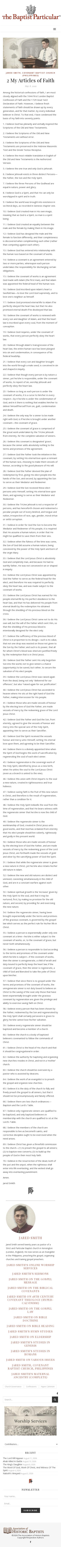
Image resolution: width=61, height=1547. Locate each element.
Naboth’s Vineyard (11, 1473)
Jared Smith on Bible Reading (30, 1326)
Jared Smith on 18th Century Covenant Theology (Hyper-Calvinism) (30, 1300)
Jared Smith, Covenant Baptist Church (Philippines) (30, 74)
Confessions (31, 1386)
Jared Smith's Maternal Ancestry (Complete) (31, 1375)
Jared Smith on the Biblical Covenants (30, 1289)
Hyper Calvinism (48, 1386)
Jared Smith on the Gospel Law (30, 1310)
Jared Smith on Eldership (30, 1337)
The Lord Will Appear (13, 1458)
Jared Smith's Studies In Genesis (30, 1344)
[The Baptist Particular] (30, 13)
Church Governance (13, 1386)
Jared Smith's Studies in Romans (30, 1352)
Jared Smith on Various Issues (30, 1360)
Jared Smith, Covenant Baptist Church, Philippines (30, 1366)
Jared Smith (30, 1238)
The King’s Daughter (12, 1464)
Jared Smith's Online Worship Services (30, 1266)
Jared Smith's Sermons (30, 1273)
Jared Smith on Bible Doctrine (30, 1318)
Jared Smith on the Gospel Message (30, 1280)
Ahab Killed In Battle (12, 1461)
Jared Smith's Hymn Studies (30, 1331)
